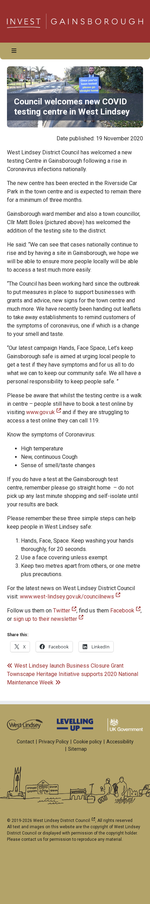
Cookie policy (87, 741)
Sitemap (77, 749)
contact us (31, 839)
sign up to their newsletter (48, 619)
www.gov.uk (43, 412)
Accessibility (120, 741)
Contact (25, 741)
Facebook (125, 610)
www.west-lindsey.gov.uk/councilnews (70, 596)
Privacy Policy (54, 741)
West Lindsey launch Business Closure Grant (68, 665)
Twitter (64, 610)
